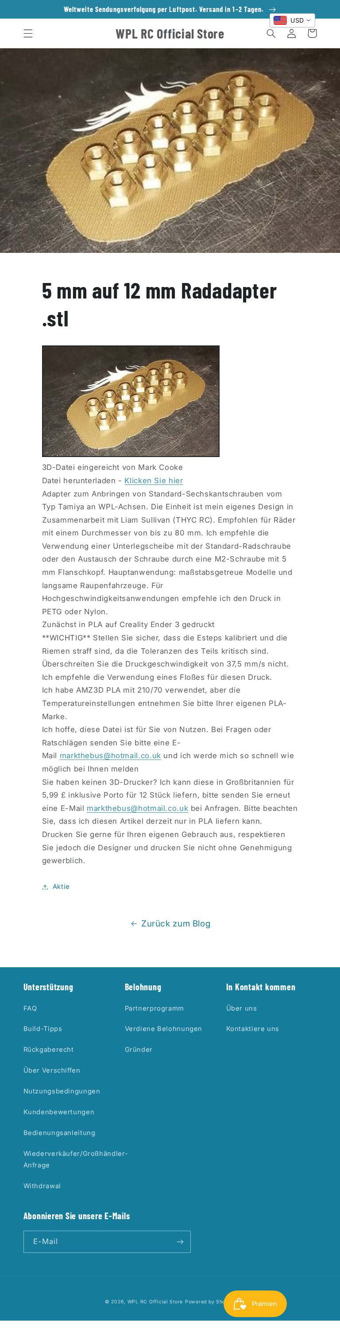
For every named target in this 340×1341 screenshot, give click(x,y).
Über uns (241, 1008)
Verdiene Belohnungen (164, 1029)
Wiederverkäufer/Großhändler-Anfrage (75, 1159)
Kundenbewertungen (59, 1112)
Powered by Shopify (210, 1302)
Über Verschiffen (52, 1070)
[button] (28, 33)
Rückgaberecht (48, 1050)
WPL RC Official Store (155, 1302)
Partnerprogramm (154, 1008)
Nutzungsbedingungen (61, 1091)
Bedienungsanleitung (59, 1133)
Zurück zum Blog (175, 924)
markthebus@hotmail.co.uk (110, 755)
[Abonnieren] (180, 1241)
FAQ (30, 1008)
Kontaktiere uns (252, 1029)
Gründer (139, 1050)
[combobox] (292, 20)
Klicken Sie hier (153, 480)
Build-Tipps (42, 1029)
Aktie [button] (61, 887)
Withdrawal (42, 1186)
